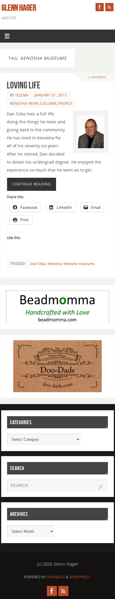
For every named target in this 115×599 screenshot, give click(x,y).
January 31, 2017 (50, 95)
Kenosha (54, 263)
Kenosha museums (79, 263)
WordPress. (80, 576)
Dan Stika (38, 263)
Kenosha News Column (33, 103)
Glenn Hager (18, 7)
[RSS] (109, 7)
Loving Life (23, 85)
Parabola (56, 576)
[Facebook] (100, 7)
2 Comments (97, 77)
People (65, 103)
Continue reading (31, 184)
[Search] (101, 487)
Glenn (22, 95)
